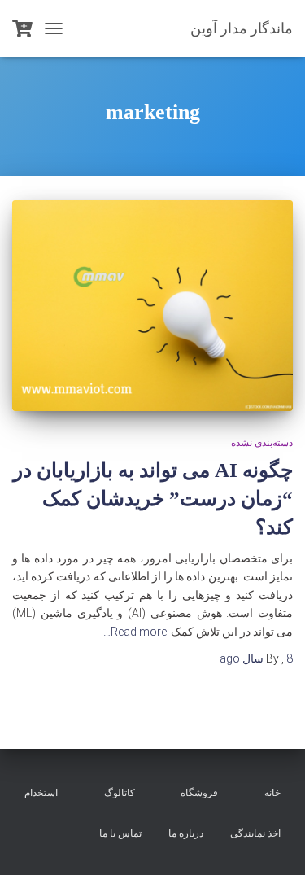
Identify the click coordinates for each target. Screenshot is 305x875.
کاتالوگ (119, 792)
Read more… (135, 631)
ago (256, 658)
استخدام (41, 792)
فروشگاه (199, 792)
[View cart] (22, 28)
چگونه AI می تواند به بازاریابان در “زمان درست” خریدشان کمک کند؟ (153, 498)
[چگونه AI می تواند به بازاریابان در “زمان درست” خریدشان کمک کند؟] (152, 305)
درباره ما (185, 833)
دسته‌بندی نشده (262, 442)
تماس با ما (120, 833)
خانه (272, 792)
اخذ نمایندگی (255, 833)
